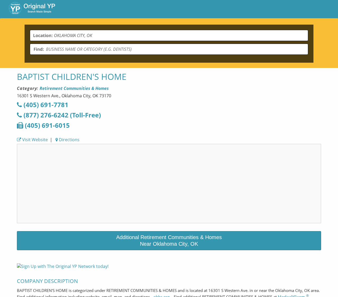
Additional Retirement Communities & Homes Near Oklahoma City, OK (169, 240)
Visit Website (34, 140)
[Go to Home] (32, 9)
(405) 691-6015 (46, 125)
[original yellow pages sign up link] (63, 266)
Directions (68, 140)
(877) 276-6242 (61, 115)
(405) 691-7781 (45, 104)
